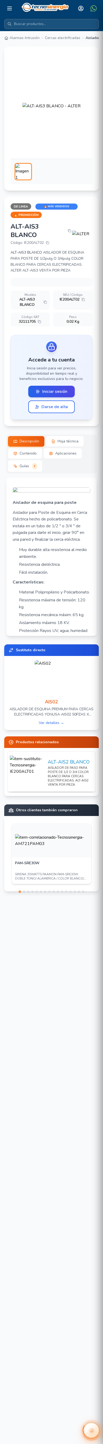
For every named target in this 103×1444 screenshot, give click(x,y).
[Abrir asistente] (91, 1430)
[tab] (26, 441)
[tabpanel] (51, 557)
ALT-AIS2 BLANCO (69, 762)
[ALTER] (82, 234)
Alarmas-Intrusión (25, 37)
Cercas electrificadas (62, 37)
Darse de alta (54, 407)
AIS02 (51, 702)
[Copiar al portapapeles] (69, 230)
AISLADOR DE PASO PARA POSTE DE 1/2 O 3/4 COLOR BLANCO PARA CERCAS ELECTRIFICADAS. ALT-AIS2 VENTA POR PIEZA (68, 776)
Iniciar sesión (54, 391)
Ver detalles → (51, 722)
